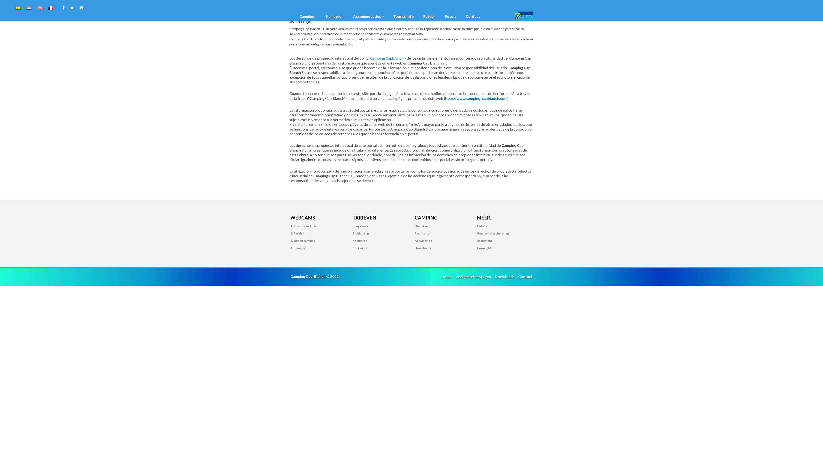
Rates (428, 16)
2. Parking (297, 233)
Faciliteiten (423, 233)
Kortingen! (360, 248)
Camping (306, 16)
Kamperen (335, 16)
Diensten (421, 226)
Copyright (484, 248)
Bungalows (360, 226)
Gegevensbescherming (493, 233)
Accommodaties (367, 16)
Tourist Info (403, 16)
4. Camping (298, 248)
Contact (473, 16)
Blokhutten (361, 233)
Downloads (423, 248)
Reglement (484, 240)
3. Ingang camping (302, 240)
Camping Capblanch (387, 58)
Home (446, 276)
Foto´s (450, 16)
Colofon (482, 226)
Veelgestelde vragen (473, 276)
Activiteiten (423, 240)
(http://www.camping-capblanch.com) (476, 98)
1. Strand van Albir (303, 226)
